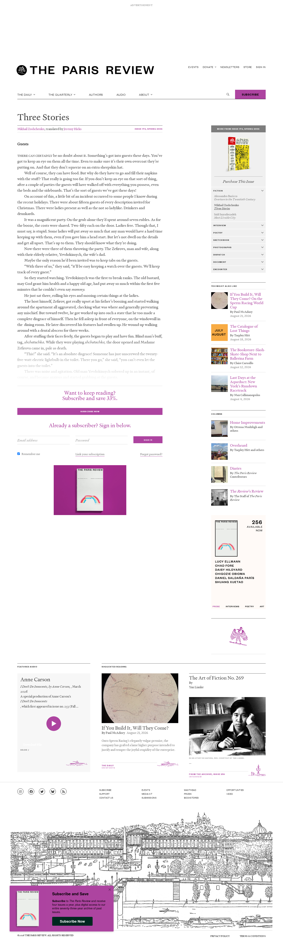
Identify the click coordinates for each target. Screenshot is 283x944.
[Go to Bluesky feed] (53, 792)
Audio (121, 94)
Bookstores (191, 797)
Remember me (31, 454)
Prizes (188, 793)
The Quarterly (61, 94)
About (144, 94)
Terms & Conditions (253, 936)
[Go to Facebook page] (31, 792)
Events (193, 67)
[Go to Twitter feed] (42, 792)
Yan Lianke (196, 687)
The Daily (25, 94)
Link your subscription (90, 454)
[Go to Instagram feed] (20, 792)
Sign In (261, 67)
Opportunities (235, 790)
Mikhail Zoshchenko (30, 129)
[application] (53, 742)
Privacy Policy (220, 936)
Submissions (149, 797)
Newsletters (229, 67)
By (191, 682)
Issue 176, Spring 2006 (149, 128)
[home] (85, 71)
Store (248, 67)
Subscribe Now (72, 921)
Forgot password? (151, 454)
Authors (96, 94)
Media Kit (147, 793)
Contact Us (106, 797)
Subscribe (250, 94)
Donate (208, 67)
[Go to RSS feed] (63, 792)
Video (229, 793)
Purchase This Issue (238, 181)
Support (104, 793)
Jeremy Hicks (73, 129)
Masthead (190, 790)
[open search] (228, 94)
